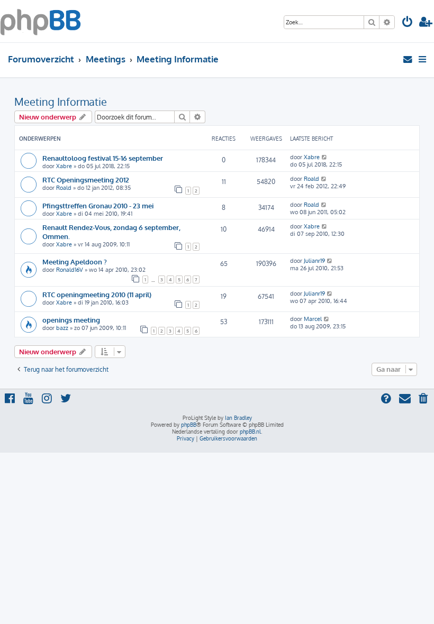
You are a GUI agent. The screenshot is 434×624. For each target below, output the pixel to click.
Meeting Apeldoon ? (74, 261)
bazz (62, 328)
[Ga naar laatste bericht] (324, 157)
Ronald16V (69, 269)
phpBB (188, 424)
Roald (63, 187)
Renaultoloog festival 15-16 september (102, 157)
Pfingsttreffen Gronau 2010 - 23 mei (97, 205)
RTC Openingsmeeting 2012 (85, 179)
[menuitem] (407, 23)
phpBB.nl (250, 431)
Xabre (64, 166)
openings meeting (71, 319)
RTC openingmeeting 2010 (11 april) (96, 294)
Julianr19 (314, 260)
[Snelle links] (423, 59)
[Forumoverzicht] (40, 21)
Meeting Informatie (60, 101)
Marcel (313, 319)
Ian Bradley (238, 418)
